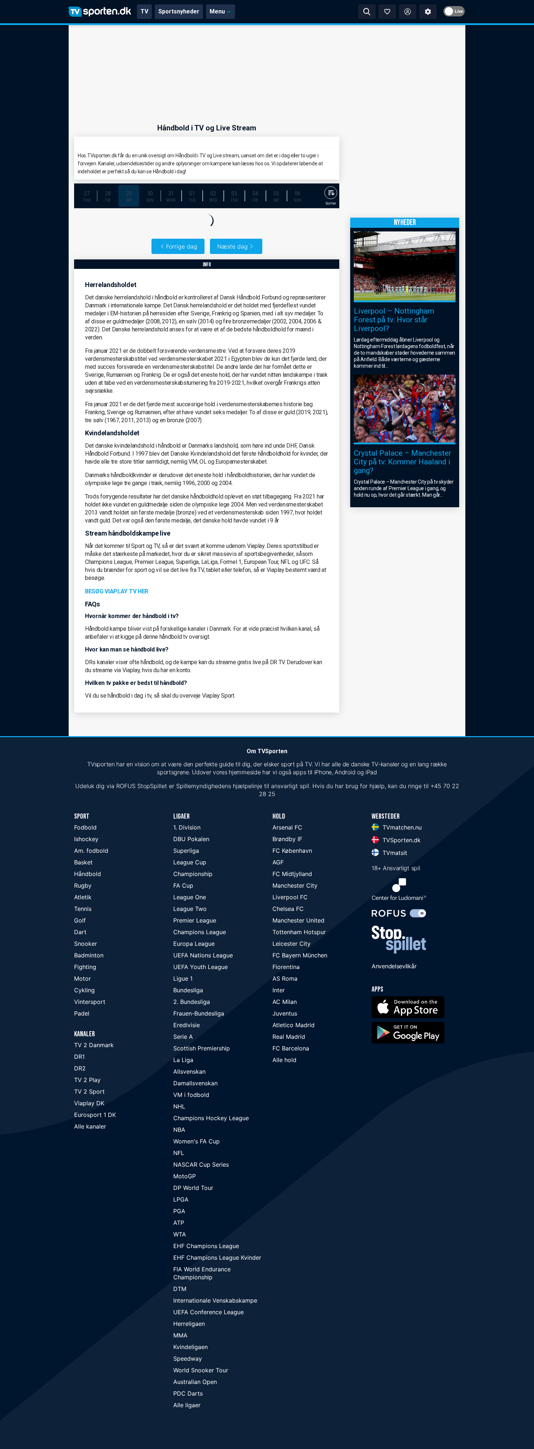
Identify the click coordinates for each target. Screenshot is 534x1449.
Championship (193, 873)
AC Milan (284, 1001)
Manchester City (294, 885)
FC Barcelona (290, 1048)
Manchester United (298, 920)
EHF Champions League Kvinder (217, 1257)
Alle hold (284, 1059)
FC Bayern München (299, 955)
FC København (292, 850)
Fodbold (85, 827)
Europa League (194, 943)
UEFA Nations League (203, 955)
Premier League (194, 920)
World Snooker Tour (200, 1370)
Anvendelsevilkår (394, 966)
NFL (178, 1153)
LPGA (181, 1199)
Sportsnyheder (178, 11)
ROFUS (125, 786)
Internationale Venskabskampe (215, 1300)
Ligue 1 (183, 978)
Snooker (85, 943)
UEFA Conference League (208, 1312)
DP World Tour (193, 1187)
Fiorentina (286, 966)
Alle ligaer (187, 1405)
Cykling (84, 990)
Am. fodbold (91, 850)
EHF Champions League (206, 1246)
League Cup (189, 862)
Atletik (83, 897)
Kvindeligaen (190, 1347)
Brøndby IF (287, 839)
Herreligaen (189, 1323)
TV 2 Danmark (94, 1045)
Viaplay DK (89, 1103)
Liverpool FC (290, 897)
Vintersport (89, 1001)
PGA (179, 1211)
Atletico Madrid (293, 1025)
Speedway (187, 1358)
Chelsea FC (288, 908)
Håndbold (87, 873)
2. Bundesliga (191, 1001)
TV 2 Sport (89, 1091)
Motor (82, 978)
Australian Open (195, 1381)
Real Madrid (288, 1036)
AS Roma (285, 978)
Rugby (83, 885)
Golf (80, 920)
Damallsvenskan (195, 1083)
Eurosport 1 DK (95, 1114)
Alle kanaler (90, 1126)
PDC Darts (188, 1393)
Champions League (199, 932)
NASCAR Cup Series (201, 1164)
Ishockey (86, 839)
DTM (179, 1288)
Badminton (89, 955)
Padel (81, 1013)
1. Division (187, 827)
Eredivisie (186, 1025)
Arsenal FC (287, 827)
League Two (190, 908)
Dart (80, 932)
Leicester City (291, 943)
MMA (180, 1335)
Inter (278, 990)
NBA (179, 1129)
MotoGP (184, 1176)
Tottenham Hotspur (299, 932)
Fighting (85, 966)
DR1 (79, 1056)
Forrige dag (181, 246)
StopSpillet (152, 786)
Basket (83, 862)
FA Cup (183, 885)
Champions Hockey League (211, 1118)
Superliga (186, 850)
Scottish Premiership (201, 1048)
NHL (179, 1106)
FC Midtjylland (292, 873)
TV (144, 11)
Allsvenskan (189, 1071)
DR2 (80, 1068)
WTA (179, 1234)
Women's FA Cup (196, 1141)
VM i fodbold (191, 1094)
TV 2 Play (87, 1079)
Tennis (83, 908)
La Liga (183, 1059)
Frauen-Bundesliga (198, 1013)
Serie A (183, 1036)
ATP (178, 1222)
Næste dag (232, 246)
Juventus (284, 1013)
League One (189, 897)
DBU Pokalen (191, 839)
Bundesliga (188, 990)
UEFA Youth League (200, 966)
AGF (278, 862)
